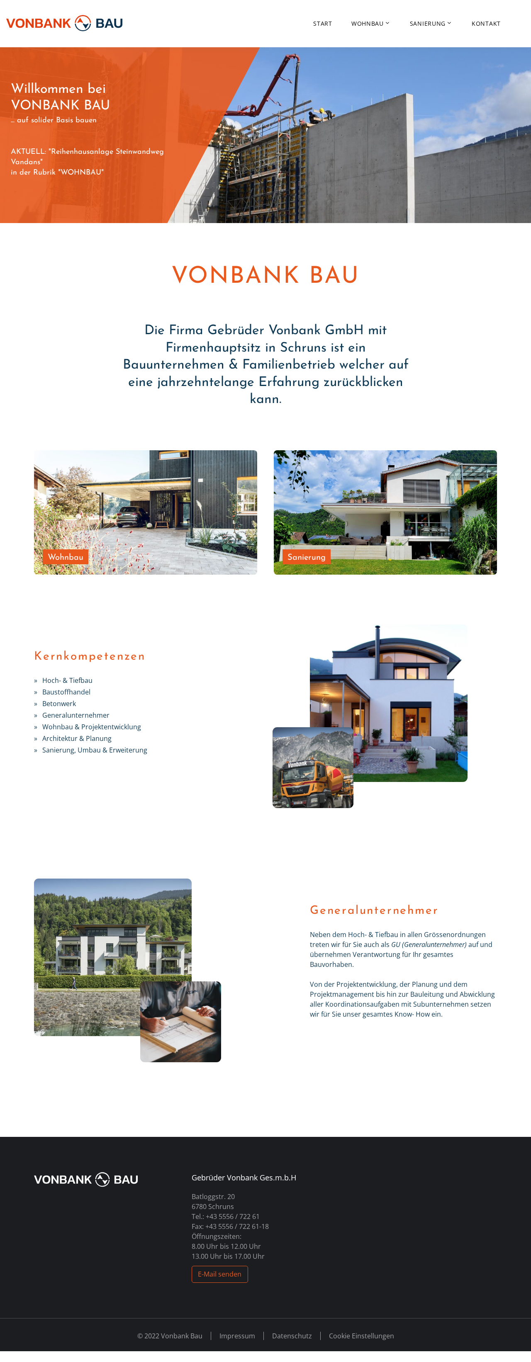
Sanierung (428, 23)
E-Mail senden (219, 1274)
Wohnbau (367, 23)
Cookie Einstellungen (361, 1335)
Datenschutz (292, 1335)
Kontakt (486, 23)
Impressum (237, 1335)
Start (322, 23)
